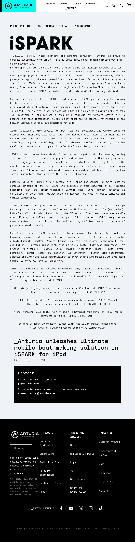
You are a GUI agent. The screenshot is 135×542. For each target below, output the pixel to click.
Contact (103, 491)
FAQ (71, 470)
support (71, 8)
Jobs (101, 463)
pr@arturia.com (28, 383)
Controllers (47, 453)
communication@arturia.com (36, 393)
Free (42, 491)
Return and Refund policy (78, 489)
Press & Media (107, 482)
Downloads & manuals (81, 453)
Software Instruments (47, 472)
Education (105, 472)
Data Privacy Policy (107, 528)
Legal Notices (83, 528)
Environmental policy (107, 452)
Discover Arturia (109, 441)
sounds (65, 3)
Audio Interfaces (50, 462)
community (91, 3)
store (77, 3)
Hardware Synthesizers (47, 443)
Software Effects (50, 483)
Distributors (77, 479)
